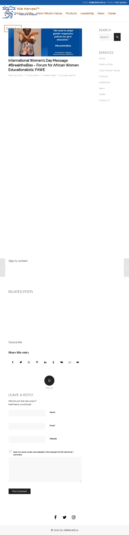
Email (53, 425)
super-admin (69, 75)
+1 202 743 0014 (120, 2)
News (102, 88)
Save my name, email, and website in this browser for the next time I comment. (43, 453)
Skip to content (18, 261)
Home (102, 58)
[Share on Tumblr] (53, 362)
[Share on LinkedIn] (45, 362)
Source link (15, 342)
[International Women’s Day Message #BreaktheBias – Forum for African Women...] (126, 267)
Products (103, 76)
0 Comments (32, 75)
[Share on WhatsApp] (29, 362)
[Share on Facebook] (13, 362)
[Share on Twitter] (21, 362)
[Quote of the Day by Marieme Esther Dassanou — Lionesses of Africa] (2, 267)
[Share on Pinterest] (37, 362)
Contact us (104, 100)
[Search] (26, 28)
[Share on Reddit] (70, 362)
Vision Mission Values (109, 70)
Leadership (104, 82)
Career (102, 94)
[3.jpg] (45, 42)
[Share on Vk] (61, 362)
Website (53, 439)
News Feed (50, 75)
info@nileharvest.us (97, 2)
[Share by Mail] (78, 362)
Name (53, 412)
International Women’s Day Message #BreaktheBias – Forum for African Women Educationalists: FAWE (43, 65)
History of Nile (106, 64)
